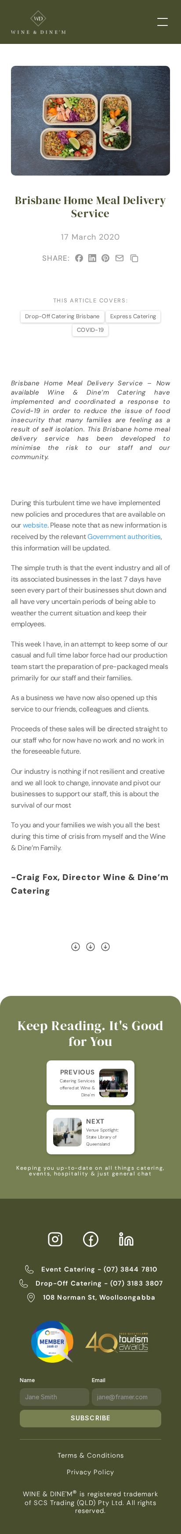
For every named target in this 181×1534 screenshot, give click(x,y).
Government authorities (124, 536)
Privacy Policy (90, 1472)
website (35, 525)
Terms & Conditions (91, 1455)
